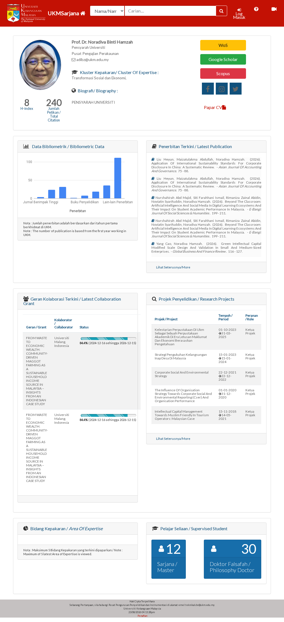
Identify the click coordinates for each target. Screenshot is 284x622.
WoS (223, 45)
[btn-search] (221, 11)
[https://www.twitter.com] (235, 88)
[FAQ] (256, 9)
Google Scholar (223, 59)
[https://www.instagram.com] (221, 88)
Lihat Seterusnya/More (173, 267)
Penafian (142, 615)
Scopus (223, 73)
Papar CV (213, 107)
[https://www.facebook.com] (208, 88)
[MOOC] (274, 9)
